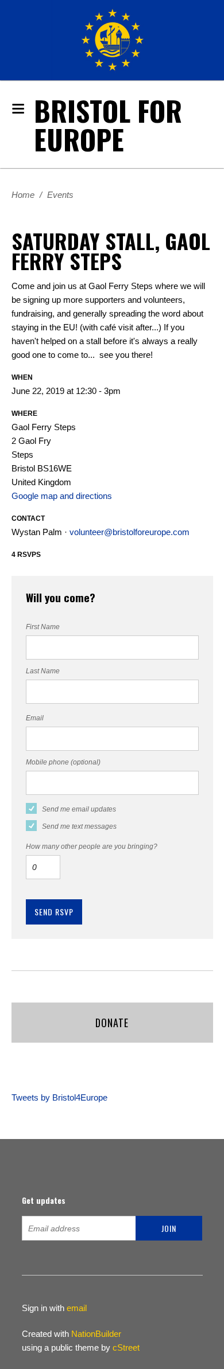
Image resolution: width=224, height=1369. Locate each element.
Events (60, 195)
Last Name (43, 671)
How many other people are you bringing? (91, 847)
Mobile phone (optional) (63, 762)
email (77, 1308)
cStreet (126, 1347)
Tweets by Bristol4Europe (59, 1097)
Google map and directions (61, 496)
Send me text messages (79, 826)
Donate (112, 1022)
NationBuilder (96, 1334)
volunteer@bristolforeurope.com (129, 532)
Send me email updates (79, 809)
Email (35, 718)
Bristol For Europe (108, 124)
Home (22, 195)
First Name (43, 627)
